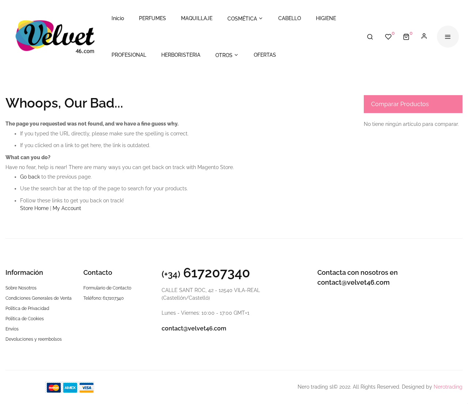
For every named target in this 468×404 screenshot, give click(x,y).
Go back (30, 177)
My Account (67, 208)
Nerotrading (448, 387)
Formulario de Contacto (107, 288)
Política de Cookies (24, 318)
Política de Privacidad (27, 308)
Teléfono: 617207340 (103, 298)
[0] (406, 36)
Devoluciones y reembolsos (33, 339)
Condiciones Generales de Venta (38, 298)
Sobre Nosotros (21, 288)
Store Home (34, 208)
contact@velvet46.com (194, 328)
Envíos (12, 329)
